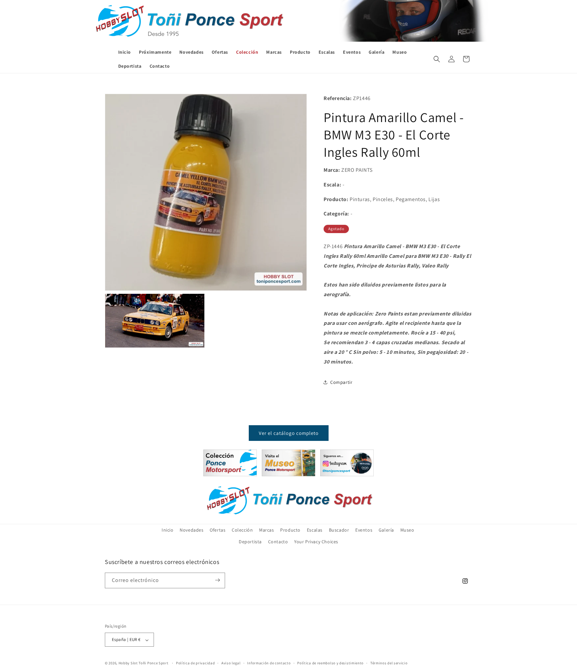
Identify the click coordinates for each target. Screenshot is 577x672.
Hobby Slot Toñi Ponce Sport (144, 663)
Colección (242, 530)
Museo (407, 530)
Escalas (315, 530)
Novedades (191, 530)
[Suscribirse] (217, 580)
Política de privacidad (195, 663)
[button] (436, 59)
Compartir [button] (341, 382)
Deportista (250, 542)
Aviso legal (231, 663)
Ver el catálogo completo (289, 433)
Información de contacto (269, 663)
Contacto (278, 542)
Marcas (266, 530)
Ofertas (217, 530)
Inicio (168, 530)
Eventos (363, 530)
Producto (290, 530)
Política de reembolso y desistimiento (330, 663)
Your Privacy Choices (316, 542)
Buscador (339, 530)
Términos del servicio (389, 663)
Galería (386, 530)
